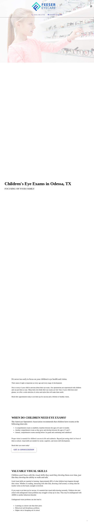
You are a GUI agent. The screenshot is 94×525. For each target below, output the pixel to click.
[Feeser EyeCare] (44, 6)
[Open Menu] (91, 6)
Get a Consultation (24, 450)
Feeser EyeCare (55, 14)
